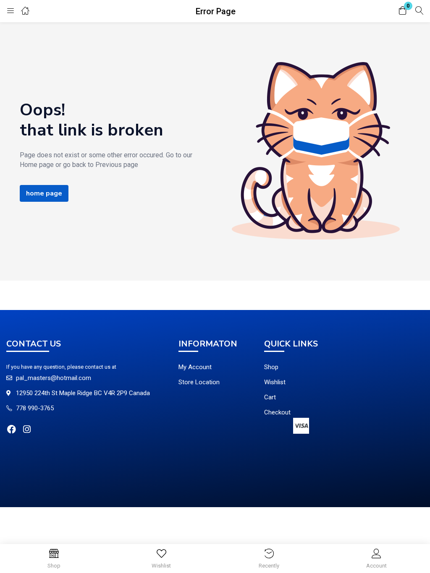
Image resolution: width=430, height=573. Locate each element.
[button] (402, 11)
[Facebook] (11, 429)
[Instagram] (26, 429)
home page (44, 193)
